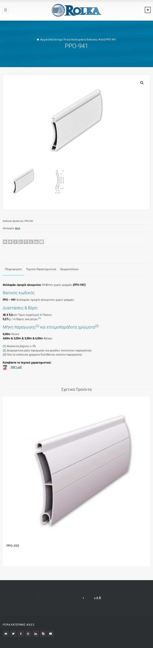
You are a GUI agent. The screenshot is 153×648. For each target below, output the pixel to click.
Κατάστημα (56, 39)
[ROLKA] (76, 10)
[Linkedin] (36, 242)
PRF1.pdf (16, 367)
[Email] (5, 242)
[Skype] (43, 633)
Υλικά (67, 39)
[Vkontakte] (41, 242)
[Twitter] (10, 242)
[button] (142, 82)
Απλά (102, 39)
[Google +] (20, 242)
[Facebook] (15, 242)
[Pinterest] (26, 242)
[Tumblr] (31, 242)
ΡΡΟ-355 (13, 546)
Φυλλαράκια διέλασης (84, 39)
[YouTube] (51, 633)
